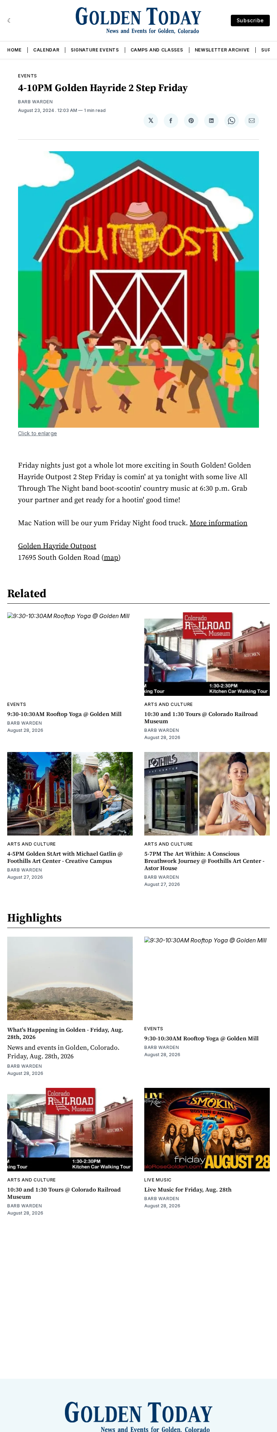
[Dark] (10, 20)
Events (27, 75)
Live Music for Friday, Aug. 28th (188, 1189)
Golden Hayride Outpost (57, 546)
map (111, 557)
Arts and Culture (168, 704)
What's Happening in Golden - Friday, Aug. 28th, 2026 (65, 1033)
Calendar (46, 50)
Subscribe (250, 20)
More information (218, 523)
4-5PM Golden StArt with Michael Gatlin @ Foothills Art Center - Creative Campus (65, 857)
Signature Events (95, 50)
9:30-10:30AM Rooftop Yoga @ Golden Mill (64, 714)
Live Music (158, 1180)
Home (14, 50)
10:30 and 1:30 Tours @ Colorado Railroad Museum (201, 717)
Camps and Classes (157, 50)
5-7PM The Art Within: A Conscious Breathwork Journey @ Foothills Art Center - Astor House (204, 861)
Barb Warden (35, 101)
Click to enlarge (37, 433)
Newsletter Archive (222, 50)
